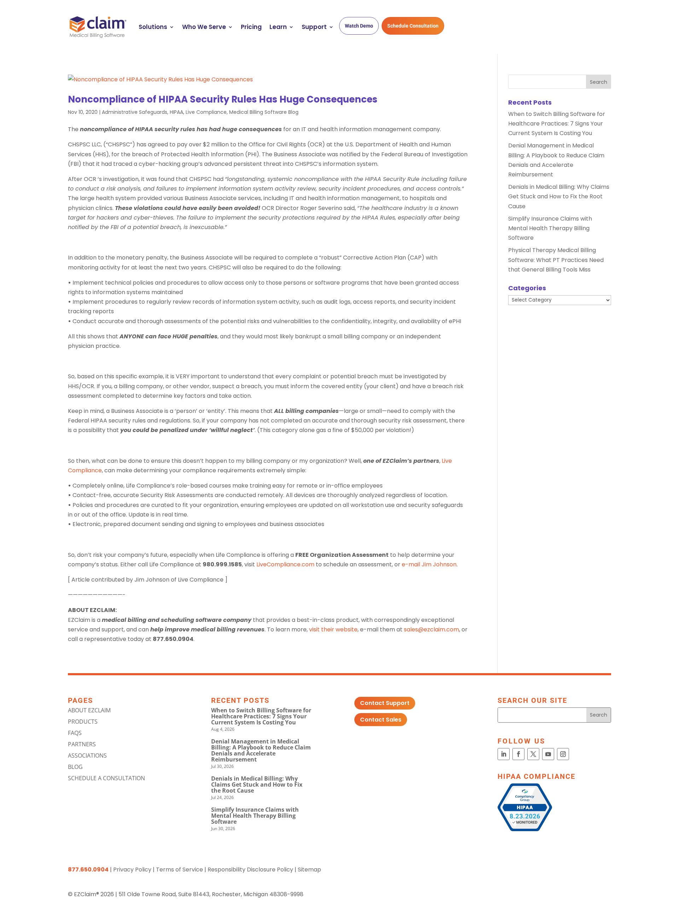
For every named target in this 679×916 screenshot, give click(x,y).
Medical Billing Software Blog (263, 112)
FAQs (75, 733)
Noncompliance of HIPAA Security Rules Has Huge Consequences (222, 99)
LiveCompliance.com (285, 564)
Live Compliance (206, 112)
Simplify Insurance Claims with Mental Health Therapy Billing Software (550, 228)
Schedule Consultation (413, 26)
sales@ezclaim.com (431, 629)
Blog (75, 767)
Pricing (251, 27)
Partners (82, 744)
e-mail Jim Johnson (429, 564)
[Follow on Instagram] (563, 754)
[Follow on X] (533, 754)
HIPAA (176, 112)
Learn (278, 27)
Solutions (153, 27)
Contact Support (385, 703)
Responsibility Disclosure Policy (250, 869)
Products (83, 721)
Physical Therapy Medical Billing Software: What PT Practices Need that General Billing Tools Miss (556, 259)
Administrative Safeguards (134, 112)
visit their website (333, 629)
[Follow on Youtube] (548, 754)
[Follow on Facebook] (518, 754)
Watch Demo (359, 26)
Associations (87, 755)
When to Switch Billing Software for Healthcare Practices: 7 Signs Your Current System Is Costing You (556, 123)
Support (314, 27)
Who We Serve (204, 27)
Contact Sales (380, 720)
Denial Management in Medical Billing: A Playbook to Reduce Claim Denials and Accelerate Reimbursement (261, 750)
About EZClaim (89, 710)
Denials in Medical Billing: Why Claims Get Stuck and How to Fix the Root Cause (558, 196)
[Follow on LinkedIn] (504, 754)
